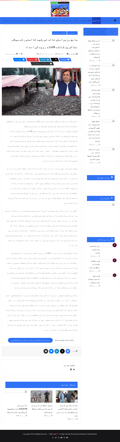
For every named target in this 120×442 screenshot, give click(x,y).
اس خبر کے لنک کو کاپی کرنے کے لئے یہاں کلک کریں (30, 340)
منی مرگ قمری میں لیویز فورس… (95, 249)
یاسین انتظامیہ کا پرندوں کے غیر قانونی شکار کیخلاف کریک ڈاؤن (41, 409)
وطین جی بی (72, 54)
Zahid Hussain (92, 434)
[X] (62, 351)
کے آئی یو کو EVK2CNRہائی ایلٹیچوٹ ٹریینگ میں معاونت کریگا (17, 409)
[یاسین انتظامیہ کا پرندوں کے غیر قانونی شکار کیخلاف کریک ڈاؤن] (41, 396)
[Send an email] (67, 54)
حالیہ (100, 31)
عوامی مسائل (19, 20)
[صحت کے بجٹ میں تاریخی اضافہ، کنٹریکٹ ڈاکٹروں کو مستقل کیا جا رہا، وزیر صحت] (67, 396)
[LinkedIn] (56, 351)
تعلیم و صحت (74, 20)
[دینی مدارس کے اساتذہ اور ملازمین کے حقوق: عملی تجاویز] (108, 152)
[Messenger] (51, 351)
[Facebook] (68, 351)
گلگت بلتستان (86, 20)
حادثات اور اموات (61, 20)
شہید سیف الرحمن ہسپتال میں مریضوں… (94, 279)
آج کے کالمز (7, 20)
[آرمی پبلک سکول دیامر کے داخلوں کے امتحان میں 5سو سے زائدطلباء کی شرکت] (108, 43)
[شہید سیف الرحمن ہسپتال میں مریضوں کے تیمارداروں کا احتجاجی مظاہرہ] (108, 278)
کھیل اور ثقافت (31, 20)
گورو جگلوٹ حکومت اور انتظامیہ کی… (94, 264)
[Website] (73, 369)
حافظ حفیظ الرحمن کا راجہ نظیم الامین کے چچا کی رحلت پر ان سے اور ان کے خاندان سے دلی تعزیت (94, 131)
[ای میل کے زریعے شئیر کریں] (45, 351)
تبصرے (89, 31)
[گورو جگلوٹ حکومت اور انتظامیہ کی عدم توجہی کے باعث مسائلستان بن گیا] (108, 263)
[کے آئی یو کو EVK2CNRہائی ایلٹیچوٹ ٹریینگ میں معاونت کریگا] (16, 396)
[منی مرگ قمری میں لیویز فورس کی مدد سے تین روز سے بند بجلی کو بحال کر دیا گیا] (108, 249)
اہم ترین (96, 20)
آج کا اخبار (106, 20)
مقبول (112, 31)
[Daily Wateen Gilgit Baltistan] (60, 9)
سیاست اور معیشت (45, 20)
